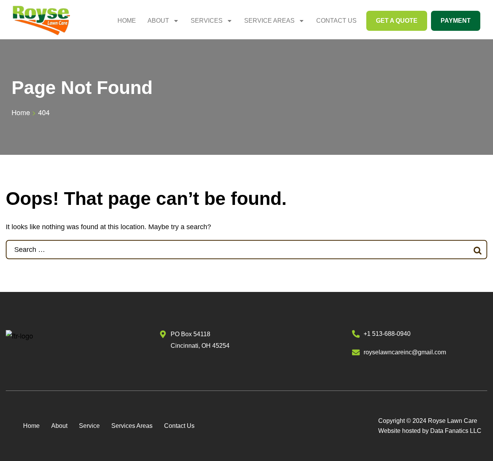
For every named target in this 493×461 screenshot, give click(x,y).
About (158, 20)
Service (89, 425)
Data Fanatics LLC (455, 430)
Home (126, 20)
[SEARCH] (477, 249)
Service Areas (269, 20)
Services (207, 20)
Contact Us (336, 20)
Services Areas (132, 425)
